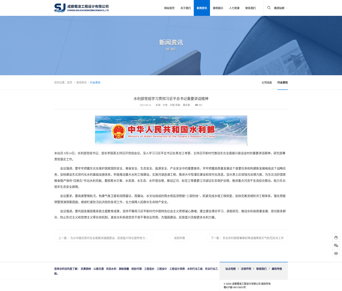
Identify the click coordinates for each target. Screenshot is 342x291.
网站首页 (169, 8)
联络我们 (261, 268)
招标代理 (136, 268)
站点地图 (230, 268)
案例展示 (218, 8)
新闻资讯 (202, 8)
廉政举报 (277, 268)
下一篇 (215, 238)
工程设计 (162, 268)
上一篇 (62, 238)
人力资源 (234, 8)
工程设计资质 (177, 268)
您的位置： (60, 82)
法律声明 (246, 268)
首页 (69, 82)
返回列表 (179, 238)
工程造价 (149, 268)
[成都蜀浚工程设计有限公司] (88, 8)
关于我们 (185, 8)
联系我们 (250, 8)
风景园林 (86, 268)
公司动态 (267, 82)
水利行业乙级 (195, 268)
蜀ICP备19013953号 (235, 287)
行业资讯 (95, 82)
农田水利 (111, 268)
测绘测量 (124, 268)
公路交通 (98, 268)
